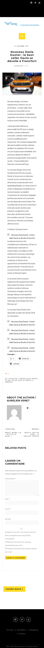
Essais (22, 634)
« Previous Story (10, 429)
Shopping (33, 630)
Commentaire (10, 479)
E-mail (8, 509)
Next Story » (35, 429)
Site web (8, 519)
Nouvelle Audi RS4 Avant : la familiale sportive (31, 434)
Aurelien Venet (18, 400)
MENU (22, 36)
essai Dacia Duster (14, 186)
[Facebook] (15, 619)
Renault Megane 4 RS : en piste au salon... (13, 434)
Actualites (19, 66)
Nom (7, 499)
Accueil (10, 630)
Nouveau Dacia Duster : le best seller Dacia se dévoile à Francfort (22, 56)
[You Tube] (28, 619)
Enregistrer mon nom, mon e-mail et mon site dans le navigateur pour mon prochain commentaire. (20, 535)
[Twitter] (22, 619)
